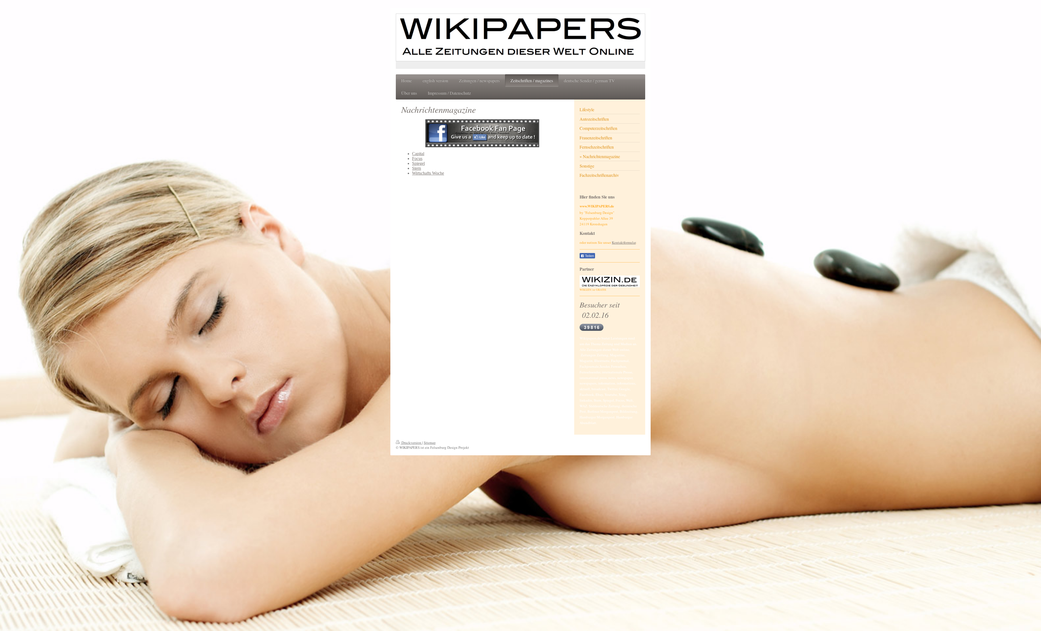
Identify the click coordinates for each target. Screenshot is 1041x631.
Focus (417, 158)
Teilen (589, 256)
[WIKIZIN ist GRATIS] (610, 281)
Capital (418, 153)
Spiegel (418, 163)
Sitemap (430, 442)
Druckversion (411, 442)
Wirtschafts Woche (428, 173)
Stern (416, 168)
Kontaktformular (624, 242)
